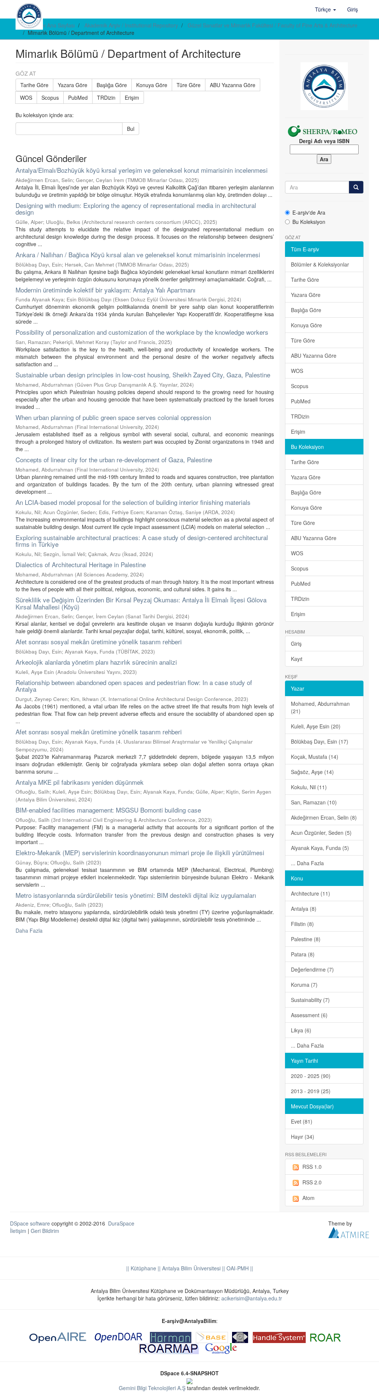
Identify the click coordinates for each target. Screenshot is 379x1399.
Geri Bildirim (45, 1230)
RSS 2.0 (312, 1182)
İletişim (18, 1230)
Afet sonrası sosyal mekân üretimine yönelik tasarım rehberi (99, 641)
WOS (26, 97)
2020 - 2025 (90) (311, 1075)
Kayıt (296, 658)
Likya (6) (301, 1030)
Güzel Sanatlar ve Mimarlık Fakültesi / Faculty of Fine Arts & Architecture (273, 25)
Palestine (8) (306, 939)
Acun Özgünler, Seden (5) (321, 832)
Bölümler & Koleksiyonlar (320, 264)
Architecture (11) (310, 893)
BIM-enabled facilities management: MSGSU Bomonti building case (108, 809)
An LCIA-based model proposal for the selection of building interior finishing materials (133, 502)
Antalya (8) (303, 908)
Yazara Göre (72, 85)
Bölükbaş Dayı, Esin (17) (319, 741)
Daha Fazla (29, 930)
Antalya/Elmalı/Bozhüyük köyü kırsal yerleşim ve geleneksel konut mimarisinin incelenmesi (142, 170)
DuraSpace (121, 1223)
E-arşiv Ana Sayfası (52, 25)
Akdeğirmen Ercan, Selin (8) (324, 817)
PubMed (78, 97)
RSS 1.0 (312, 1166)
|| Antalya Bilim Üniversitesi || (190, 1268)
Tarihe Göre (34, 85)
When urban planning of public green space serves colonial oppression (113, 417)
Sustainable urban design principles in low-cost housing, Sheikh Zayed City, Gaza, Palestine (143, 374)
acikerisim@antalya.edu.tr (251, 1298)
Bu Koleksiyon (308, 221)
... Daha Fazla (307, 863)
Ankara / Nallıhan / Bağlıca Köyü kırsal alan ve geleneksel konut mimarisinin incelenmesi (138, 254)
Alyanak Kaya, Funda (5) (320, 847)
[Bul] (356, 187)
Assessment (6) (309, 1015)
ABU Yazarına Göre (232, 85)
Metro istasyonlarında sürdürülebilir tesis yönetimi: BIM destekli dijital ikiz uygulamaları (136, 895)
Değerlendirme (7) (312, 969)
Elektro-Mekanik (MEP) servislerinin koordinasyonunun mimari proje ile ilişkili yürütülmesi (140, 852)
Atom (308, 1197)
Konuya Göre (151, 85)
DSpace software (30, 1223)
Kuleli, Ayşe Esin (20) (316, 726)
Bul (130, 128)
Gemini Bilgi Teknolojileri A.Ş (152, 1388)
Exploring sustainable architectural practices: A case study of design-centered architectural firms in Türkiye (142, 541)
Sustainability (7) (310, 999)
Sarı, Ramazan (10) (314, 802)
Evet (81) (301, 1121)
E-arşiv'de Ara (308, 212)
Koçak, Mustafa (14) (314, 756)
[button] (325, 9)
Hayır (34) (302, 1136)
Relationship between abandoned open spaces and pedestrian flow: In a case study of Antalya (134, 686)
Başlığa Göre (112, 85)
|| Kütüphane (141, 1268)
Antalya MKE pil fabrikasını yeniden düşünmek (80, 782)
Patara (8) (303, 954)
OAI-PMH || (239, 1268)
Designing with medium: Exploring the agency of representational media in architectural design (136, 209)
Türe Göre (189, 85)
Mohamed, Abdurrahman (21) (320, 707)
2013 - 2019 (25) (311, 1091)
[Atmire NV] (348, 1231)
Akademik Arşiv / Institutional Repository (131, 25)
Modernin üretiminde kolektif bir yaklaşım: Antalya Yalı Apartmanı (105, 289)
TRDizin (106, 97)
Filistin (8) (302, 923)
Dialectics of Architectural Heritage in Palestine (81, 564)
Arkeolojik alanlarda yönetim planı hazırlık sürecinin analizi (96, 662)
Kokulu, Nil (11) (309, 787)
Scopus (50, 97)
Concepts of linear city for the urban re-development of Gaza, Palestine (114, 459)
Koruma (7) (304, 984)
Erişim (132, 97)
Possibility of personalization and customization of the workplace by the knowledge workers (142, 332)
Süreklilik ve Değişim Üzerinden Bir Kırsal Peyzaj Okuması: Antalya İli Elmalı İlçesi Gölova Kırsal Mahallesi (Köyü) (141, 603)
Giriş (296, 643)
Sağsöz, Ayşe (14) (312, 771)
